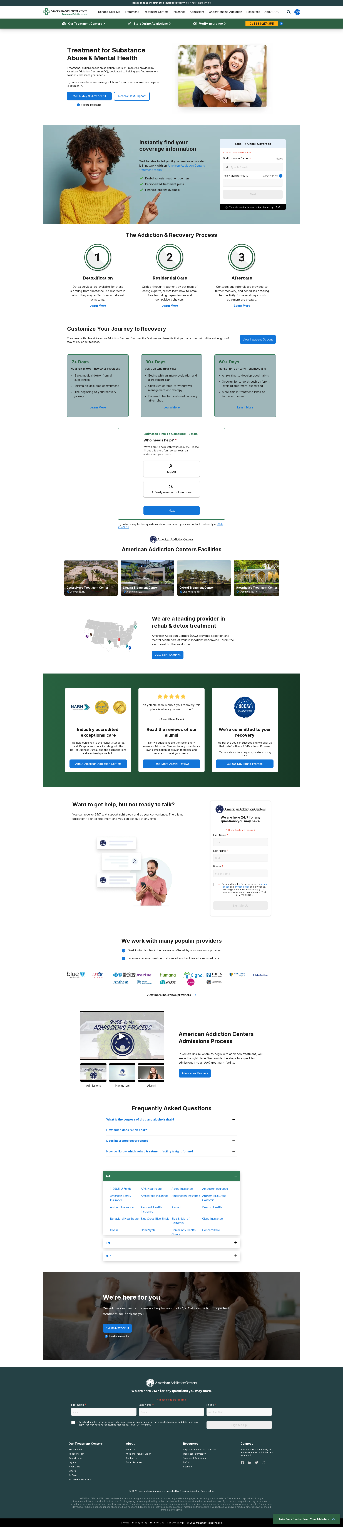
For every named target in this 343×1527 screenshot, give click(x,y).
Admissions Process (195, 1073)
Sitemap (125, 1522)
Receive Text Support (131, 96)
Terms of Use (157, 1522)
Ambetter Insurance (215, 1188)
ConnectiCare (211, 1230)
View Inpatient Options (258, 339)
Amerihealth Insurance (186, 1196)
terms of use (124, 1422)
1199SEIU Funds (120, 1188)
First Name (219, 835)
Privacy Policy (139, 1522)
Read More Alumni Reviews (171, 764)
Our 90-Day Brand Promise (245, 764)
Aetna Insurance (182, 1188)
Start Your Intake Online (198, 2)
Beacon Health (212, 1207)
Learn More (98, 305)
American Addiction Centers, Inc (196, 1491)
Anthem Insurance (121, 1207)
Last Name (219, 850)
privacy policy (242, 886)
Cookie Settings (175, 1522)
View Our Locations (168, 655)
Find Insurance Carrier (236, 158)
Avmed (176, 1207)
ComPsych (148, 1230)
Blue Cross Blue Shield (155, 1218)
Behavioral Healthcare (124, 1218)
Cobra (114, 1230)
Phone (217, 866)
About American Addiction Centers (98, 764)
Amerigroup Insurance (154, 1196)
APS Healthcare (151, 1188)
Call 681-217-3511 (262, 23)
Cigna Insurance (212, 1218)
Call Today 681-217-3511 (89, 96)
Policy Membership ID (235, 175)
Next (253, 194)
